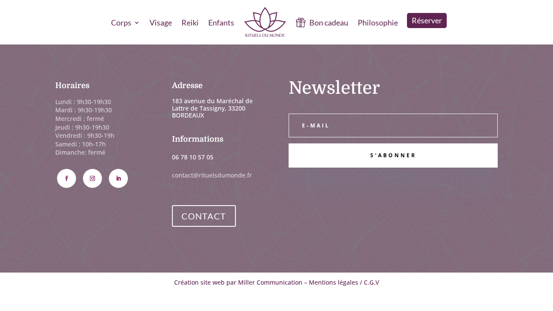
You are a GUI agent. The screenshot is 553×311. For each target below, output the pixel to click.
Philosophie (378, 22)
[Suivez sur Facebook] (66, 178)
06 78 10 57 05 (192, 157)
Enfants (221, 22)
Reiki (190, 22)
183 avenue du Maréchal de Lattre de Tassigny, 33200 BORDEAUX (212, 108)
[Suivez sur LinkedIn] (118, 178)
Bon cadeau (328, 22)
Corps (121, 22)
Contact (203, 216)
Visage (160, 22)
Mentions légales (333, 282)
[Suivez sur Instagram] (92, 178)
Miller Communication (270, 282)
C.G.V (371, 282)
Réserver (427, 20)
